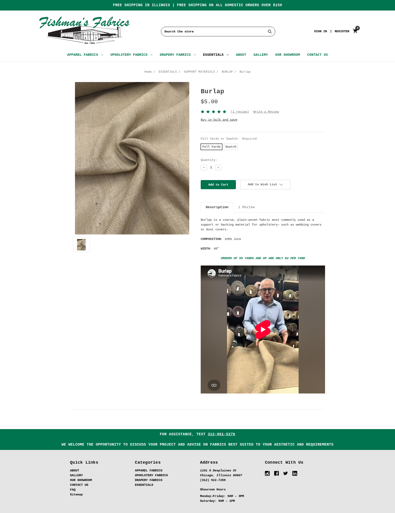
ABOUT (241, 55)
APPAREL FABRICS (83, 55)
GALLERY (261, 55)
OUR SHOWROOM (287, 55)
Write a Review (266, 112)
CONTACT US (317, 55)
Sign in (320, 31)
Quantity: (209, 160)
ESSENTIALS (214, 55)
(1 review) (240, 112)
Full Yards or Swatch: (229, 139)
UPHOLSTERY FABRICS (129, 55)
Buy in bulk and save (219, 120)
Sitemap (76, 494)
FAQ (72, 490)
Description (217, 207)
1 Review (246, 207)
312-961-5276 (221, 434)
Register (342, 31)
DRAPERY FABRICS (176, 55)
